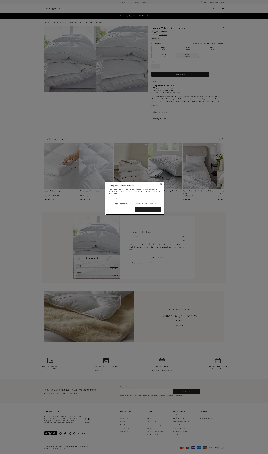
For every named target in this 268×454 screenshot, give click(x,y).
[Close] (161, 184)
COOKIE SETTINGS (121, 204)
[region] (134, 198)
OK (148, 209)
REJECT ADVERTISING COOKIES (146, 204)
